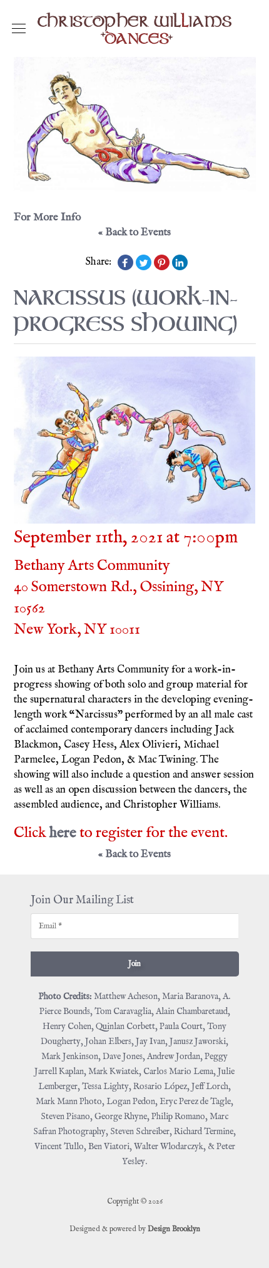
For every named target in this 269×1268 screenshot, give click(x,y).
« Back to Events (134, 232)
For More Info (47, 217)
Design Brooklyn (174, 1229)
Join (134, 963)
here (62, 833)
